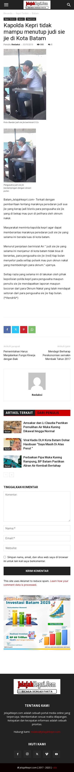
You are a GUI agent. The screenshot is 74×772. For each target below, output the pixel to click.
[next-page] (11, 475)
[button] (6, 5)
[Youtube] (56, 754)
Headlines (31, 19)
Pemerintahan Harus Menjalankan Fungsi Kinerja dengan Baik (19, 355)
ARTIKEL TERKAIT (19, 413)
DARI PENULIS (48, 413)
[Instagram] (27, 754)
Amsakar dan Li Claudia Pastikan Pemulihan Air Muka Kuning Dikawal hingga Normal (45, 427)
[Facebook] (7, 329)
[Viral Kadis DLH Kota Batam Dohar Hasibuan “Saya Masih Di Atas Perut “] (13, 444)
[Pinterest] (23, 329)
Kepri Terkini (22, 13)
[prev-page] (6, 475)
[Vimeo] (46, 754)
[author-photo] (37, 389)
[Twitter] (15, 329)
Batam (35, 13)
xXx (55, 767)
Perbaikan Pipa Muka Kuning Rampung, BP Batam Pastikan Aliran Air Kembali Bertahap (43, 461)
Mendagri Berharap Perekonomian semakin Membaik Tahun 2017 (56, 355)
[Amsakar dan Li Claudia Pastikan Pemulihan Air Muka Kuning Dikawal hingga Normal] (13, 427)
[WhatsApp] (32, 329)
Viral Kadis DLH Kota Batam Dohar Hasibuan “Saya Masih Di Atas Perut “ (46, 444)
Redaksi (15, 44)
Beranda (8, 13)
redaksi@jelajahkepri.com (45, 731)
